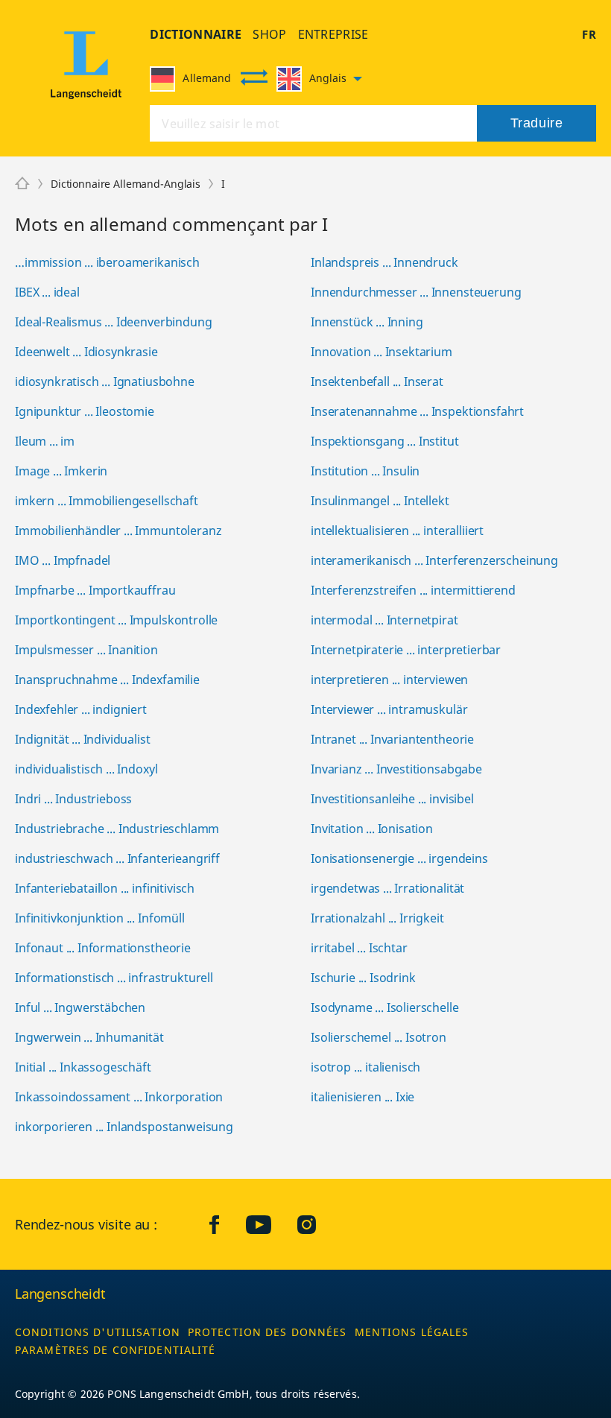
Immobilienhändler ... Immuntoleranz (118, 530)
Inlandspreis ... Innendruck (384, 262)
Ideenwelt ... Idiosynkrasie (86, 352)
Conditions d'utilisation (97, 1332)
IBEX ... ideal (47, 292)
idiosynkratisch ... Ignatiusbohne (104, 381)
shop (269, 34)
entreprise (333, 34)
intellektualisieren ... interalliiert (397, 530)
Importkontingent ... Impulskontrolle (116, 620)
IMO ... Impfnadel (62, 560)
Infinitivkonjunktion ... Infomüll (100, 918)
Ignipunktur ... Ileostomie (84, 411)
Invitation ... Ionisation (372, 828)
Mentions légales (412, 1332)
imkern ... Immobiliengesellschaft (106, 501)
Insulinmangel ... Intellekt (380, 501)
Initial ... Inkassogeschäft (83, 1067)
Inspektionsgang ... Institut (385, 441)
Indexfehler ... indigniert (81, 709)
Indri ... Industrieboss (73, 799)
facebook (226, 1224)
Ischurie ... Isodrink (363, 977)
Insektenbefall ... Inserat (377, 381)
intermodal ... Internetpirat (384, 620)
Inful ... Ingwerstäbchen (80, 1007)
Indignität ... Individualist (83, 739)
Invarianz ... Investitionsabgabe (396, 769)
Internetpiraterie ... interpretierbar (406, 650)
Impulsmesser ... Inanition (86, 650)
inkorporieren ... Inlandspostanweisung (124, 1126)
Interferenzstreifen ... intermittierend (413, 590)
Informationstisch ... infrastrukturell (114, 977)
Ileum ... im (45, 441)
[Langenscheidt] (86, 69)
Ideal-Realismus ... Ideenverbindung (113, 322)
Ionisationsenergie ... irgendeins (399, 858)
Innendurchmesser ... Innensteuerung (416, 292)
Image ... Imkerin (61, 471)
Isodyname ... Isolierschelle (385, 1007)
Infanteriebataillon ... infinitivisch (104, 888)
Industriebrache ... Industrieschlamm (117, 828)
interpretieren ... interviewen (389, 679)
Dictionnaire (195, 34)
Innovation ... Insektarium (381, 352)
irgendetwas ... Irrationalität (387, 888)
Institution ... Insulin (365, 471)
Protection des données (267, 1332)
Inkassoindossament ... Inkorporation (119, 1097)
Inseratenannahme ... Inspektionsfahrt (417, 411)
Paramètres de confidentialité (115, 1350)
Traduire (536, 122)
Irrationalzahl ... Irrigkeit (377, 918)
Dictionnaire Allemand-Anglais (125, 184)
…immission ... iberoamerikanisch (107, 262)
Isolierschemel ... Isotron (378, 1037)
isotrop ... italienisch (365, 1067)
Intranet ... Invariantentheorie (392, 739)
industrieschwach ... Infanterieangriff (117, 858)
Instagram (318, 1224)
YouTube (269, 1224)
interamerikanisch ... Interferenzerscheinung (434, 560)
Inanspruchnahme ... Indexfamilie (107, 679)
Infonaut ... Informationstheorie (103, 948)
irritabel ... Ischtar (359, 948)
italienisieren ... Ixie (362, 1097)
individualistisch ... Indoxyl (86, 769)
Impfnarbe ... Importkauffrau (95, 590)
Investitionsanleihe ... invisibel (392, 799)
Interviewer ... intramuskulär (389, 709)
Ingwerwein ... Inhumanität (89, 1037)
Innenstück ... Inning (367, 322)
